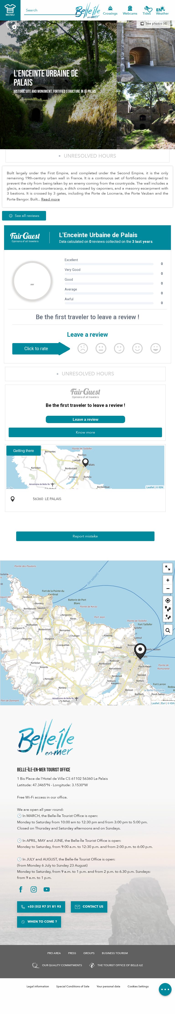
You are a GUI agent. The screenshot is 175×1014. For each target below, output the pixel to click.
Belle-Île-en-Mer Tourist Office (43, 770)
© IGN (159, 487)
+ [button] (167, 580)
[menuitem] (87, 10)
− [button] (168, 588)
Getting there (23, 450)
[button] (160, 10)
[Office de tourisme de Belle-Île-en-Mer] (45, 737)
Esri (163, 703)
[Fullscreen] (168, 568)
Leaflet (150, 487)
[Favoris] (149, 10)
